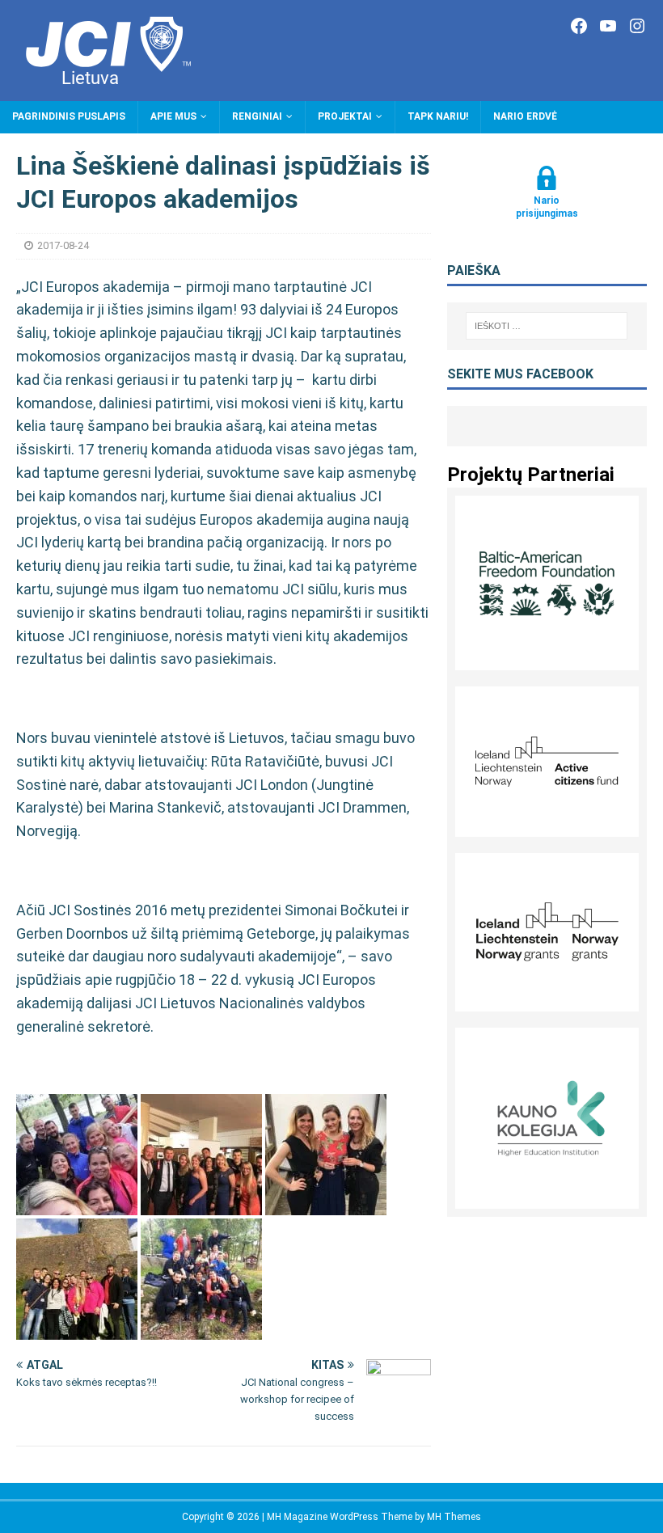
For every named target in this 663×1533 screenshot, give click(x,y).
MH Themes (454, 1516)
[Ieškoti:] (546, 326)
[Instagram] (637, 26)
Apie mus (173, 116)
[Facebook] (579, 26)
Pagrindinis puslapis (68, 116)
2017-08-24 (63, 245)
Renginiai (257, 116)
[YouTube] (608, 26)
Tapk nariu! (438, 116)
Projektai (345, 116)
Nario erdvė (525, 116)
